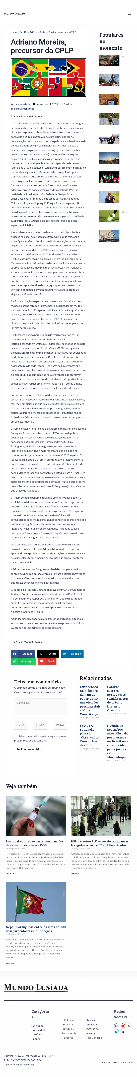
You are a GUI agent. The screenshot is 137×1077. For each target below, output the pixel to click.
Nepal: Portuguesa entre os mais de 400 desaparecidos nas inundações (36, 929)
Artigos (33, 32)
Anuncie (91, 1020)
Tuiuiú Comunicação (122, 1062)
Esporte (68, 1037)
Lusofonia (37, 1034)
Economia (68, 1024)
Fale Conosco (94, 1037)
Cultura (35, 1038)
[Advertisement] (112, 307)
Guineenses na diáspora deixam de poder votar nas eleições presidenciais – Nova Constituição (90, 700)
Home (14, 32)
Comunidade (38, 1029)
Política (68, 1020)
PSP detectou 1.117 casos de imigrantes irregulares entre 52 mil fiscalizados (100, 843)
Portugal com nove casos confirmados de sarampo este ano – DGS (35, 843)
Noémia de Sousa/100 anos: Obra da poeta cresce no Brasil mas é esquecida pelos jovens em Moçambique (117, 741)
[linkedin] (117, 1031)
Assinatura (92, 1024)
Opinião (23, 32)
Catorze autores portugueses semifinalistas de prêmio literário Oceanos (117, 698)
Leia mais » (10, 873)
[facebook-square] (117, 1025)
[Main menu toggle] (129, 13)
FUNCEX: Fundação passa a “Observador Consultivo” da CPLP (89, 735)
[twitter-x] (129, 1025)
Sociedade (37, 1025)
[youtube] (123, 1025)
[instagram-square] (123, 1031)
